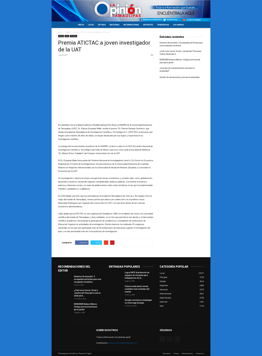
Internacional (131, 24)
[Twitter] (169, 339)
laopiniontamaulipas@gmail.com (122, 343)
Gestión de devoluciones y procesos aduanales (180, 77)
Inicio (81, 24)
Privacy (176, 353)
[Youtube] (177, 339)
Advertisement (187, 353)
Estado (102, 24)
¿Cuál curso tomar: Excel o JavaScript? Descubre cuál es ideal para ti (180, 52)
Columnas (178, 24)
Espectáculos (165, 297)
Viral (161, 306)
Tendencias (163, 24)
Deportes (148, 24)
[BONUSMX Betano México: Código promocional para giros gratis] (65, 307)
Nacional (115, 24)
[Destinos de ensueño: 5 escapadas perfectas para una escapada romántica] (65, 280)
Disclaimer (167, 353)
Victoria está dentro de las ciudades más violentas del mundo (137, 289)
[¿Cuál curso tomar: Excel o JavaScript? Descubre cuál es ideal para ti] (65, 293)
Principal (73, 36)
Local (91, 24)
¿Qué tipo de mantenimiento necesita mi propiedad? (177, 69)
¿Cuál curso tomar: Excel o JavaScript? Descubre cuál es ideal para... (87, 293)
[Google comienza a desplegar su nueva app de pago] (116, 303)
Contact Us (199, 353)
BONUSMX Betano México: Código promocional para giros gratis (180, 61)
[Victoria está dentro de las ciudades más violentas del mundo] (116, 289)
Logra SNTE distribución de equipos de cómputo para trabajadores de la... (137, 275)
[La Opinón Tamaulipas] (131, 10)
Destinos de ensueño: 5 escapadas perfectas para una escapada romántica (181, 44)
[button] (200, 25)
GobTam (163, 301)
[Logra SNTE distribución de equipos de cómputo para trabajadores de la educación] (116, 276)
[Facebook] (162, 339)
